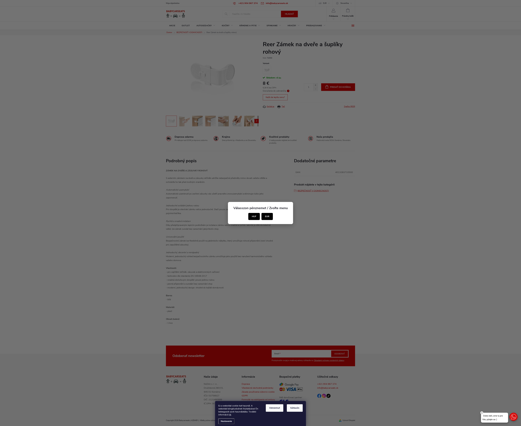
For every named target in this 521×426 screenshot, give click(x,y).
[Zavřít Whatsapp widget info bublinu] (481, 412)
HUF (254, 216)
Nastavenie (226, 421)
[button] (513, 417)
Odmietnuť (274, 407)
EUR (267, 216)
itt (230, 414)
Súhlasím (294, 407)
